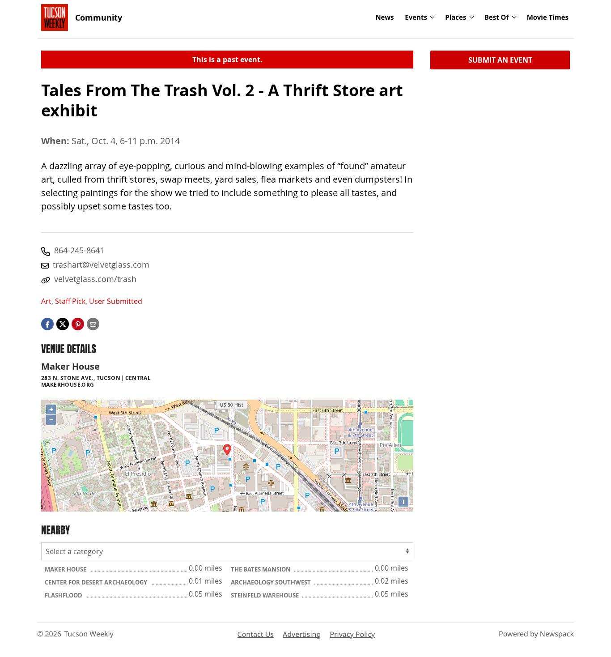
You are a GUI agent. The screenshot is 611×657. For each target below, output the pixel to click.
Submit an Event (500, 60)
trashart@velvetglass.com (101, 264)
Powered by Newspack (536, 634)
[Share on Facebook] (47, 323)
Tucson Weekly (89, 634)
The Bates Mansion (261, 569)
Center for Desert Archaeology (97, 582)
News (384, 17)
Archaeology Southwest (271, 582)
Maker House (66, 569)
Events (416, 17)
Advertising (302, 634)
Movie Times (548, 17)
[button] (78, 323)
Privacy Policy (352, 634)
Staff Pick (70, 301)
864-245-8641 (79, 250)
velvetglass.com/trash (95, 278)
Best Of (496, 17)
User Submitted (115, 301)
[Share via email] (93, 323)
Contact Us (256, 634)
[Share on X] (62, 323)
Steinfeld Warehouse (265, 595)
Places (455, 17)
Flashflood (64, 595)
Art (46, 301)
